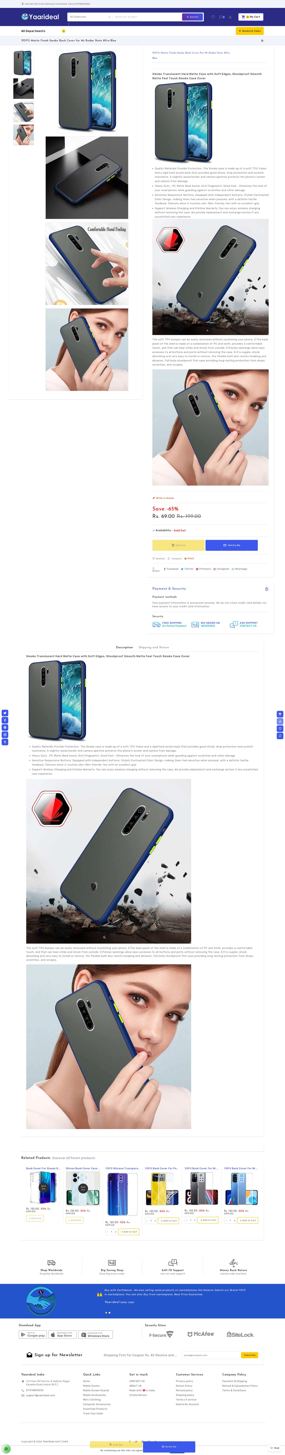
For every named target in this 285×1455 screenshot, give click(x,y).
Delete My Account (187, 1404)
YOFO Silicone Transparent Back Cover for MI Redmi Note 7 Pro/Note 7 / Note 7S (122, 1168)
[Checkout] (280, 714)
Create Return (138, 1395)
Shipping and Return (154, 647)
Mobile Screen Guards (96, 1390)
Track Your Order (93, 1413)
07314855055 (35, 1390)
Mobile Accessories (94, 1395)
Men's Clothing (92, 1399)
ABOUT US (135, 1386)
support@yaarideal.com (40, 1395)
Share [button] (156, 570)
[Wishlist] (280, 728)
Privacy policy (184, 1381)
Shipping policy (185, 1395)
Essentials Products (95, 1409)
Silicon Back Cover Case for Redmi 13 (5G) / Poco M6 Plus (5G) (83, 1168)
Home (86, 1381)
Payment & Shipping (234, 1381)
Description (124, 647)
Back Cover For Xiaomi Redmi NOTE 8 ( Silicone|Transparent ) (43, 1168)
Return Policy (184, 1386)
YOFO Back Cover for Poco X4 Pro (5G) (162, 1168)
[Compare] (280, 736)
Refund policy (184, 1390)
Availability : (164, 530)
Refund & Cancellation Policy (240, 1386)
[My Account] (280, 721)
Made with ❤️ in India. (142, 1390)
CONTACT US (137, 1381)
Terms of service (186, 1399)
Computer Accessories (97, 1404)
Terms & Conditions (234, 1390)
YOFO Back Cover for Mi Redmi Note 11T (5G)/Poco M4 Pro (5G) (202, 1168)
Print (191, 559)
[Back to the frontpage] (262, 40)
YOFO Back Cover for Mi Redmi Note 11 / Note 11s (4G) (241, 1168)
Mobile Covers (91, 1386)
